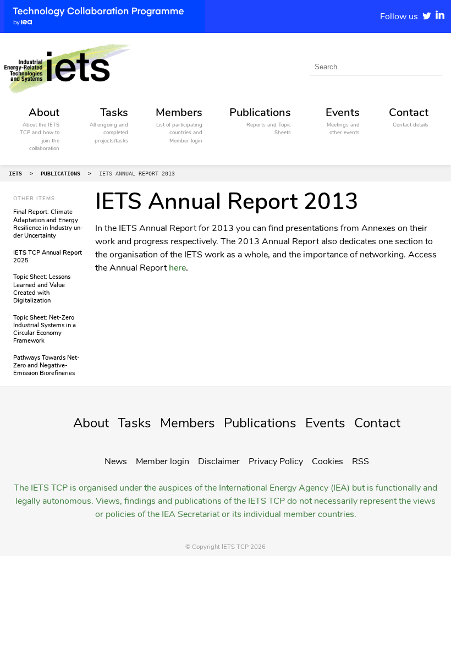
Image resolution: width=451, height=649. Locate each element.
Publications (260, 423)
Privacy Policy (276, 461)
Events (325, 423)
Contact (377, 423)
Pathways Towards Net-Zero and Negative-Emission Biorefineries (46, 366)
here (177, 268)
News (116, 461)
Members (187, 423)
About (91, 423)
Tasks (134, 423)
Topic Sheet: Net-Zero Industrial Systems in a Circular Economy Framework (44, 329)
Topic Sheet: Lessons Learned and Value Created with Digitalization (41, 289)
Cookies (327, 461)
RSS (360, 461)
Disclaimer (219, 461)
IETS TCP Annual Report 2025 (47, 257)
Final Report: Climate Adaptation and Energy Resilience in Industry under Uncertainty (48, 224)
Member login (162, 461)
